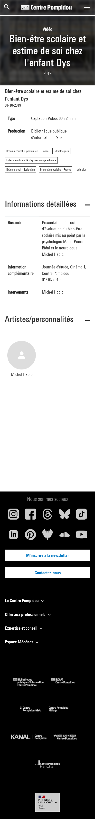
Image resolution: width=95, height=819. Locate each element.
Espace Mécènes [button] (19, 641)
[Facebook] (30, 516)
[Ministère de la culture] (47, 802)
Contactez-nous (48, 572)
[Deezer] (47, 536)
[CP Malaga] (62, 713)
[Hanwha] (47, 769)
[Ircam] (66, 685)
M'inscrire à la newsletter (47, 555)
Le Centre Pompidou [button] (22, 600)
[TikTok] (81, 516)
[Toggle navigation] (87, 7)
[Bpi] (32, 685)
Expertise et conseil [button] (21, 628)
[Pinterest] (30, 536)
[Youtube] (81, 536)
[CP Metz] (34, 713)
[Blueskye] (64, 516)
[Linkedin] (13, 536)
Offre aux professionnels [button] (25, 614)
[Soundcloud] (64, 536)
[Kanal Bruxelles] (32, 741)
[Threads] (47, 516)
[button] (47, 204)
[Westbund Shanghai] (69, 741)
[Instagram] (13, 516)
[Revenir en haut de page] (83, 807)
